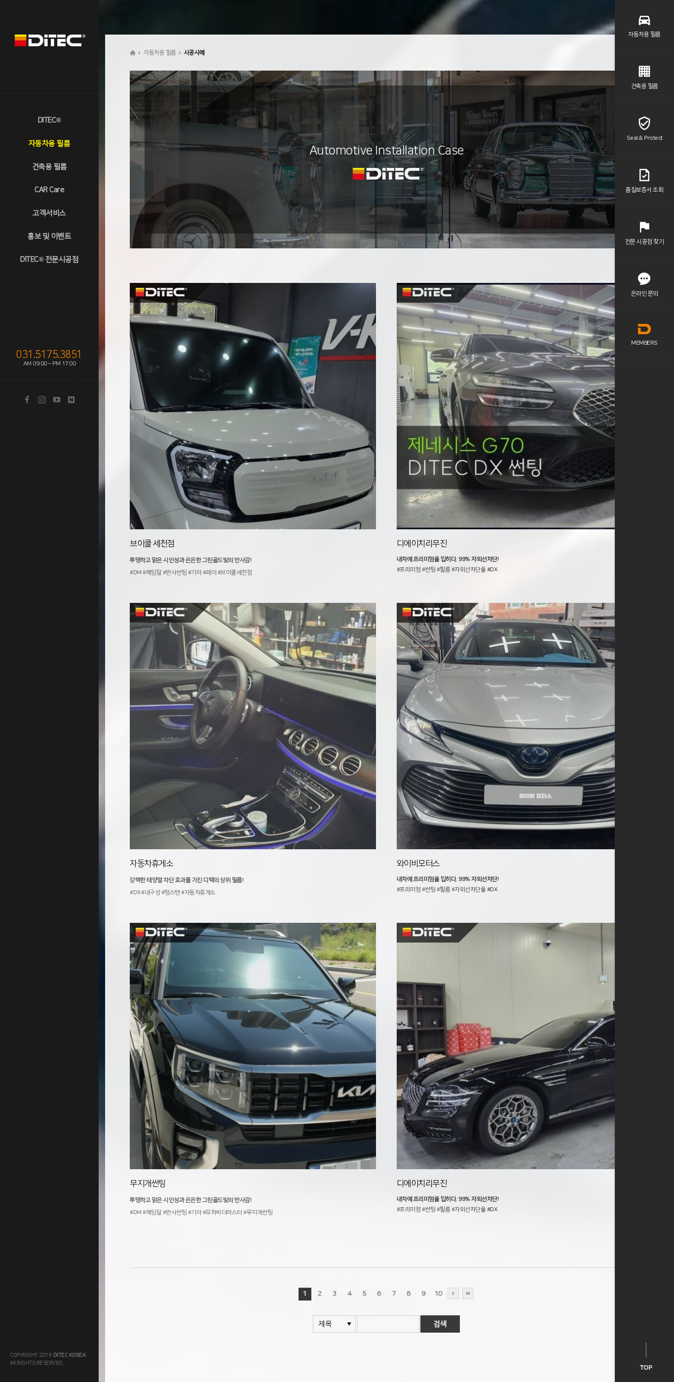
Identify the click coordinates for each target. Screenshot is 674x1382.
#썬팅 (429, 569)
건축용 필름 (49, 166)
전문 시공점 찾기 (644, 241)
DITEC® (49, 120)
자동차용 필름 (50, 143)
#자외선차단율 (468, 569)
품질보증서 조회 (644, 190)
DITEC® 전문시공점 (49, 259)
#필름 (443, 569)
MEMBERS (644, 343)
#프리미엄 (409, 569)
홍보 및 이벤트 (49, 236)
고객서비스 (49, 213)
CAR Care (49, 190)
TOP (646, 1367)
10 (438, 1294)
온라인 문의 (644, 293)
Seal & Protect (645, 138)
